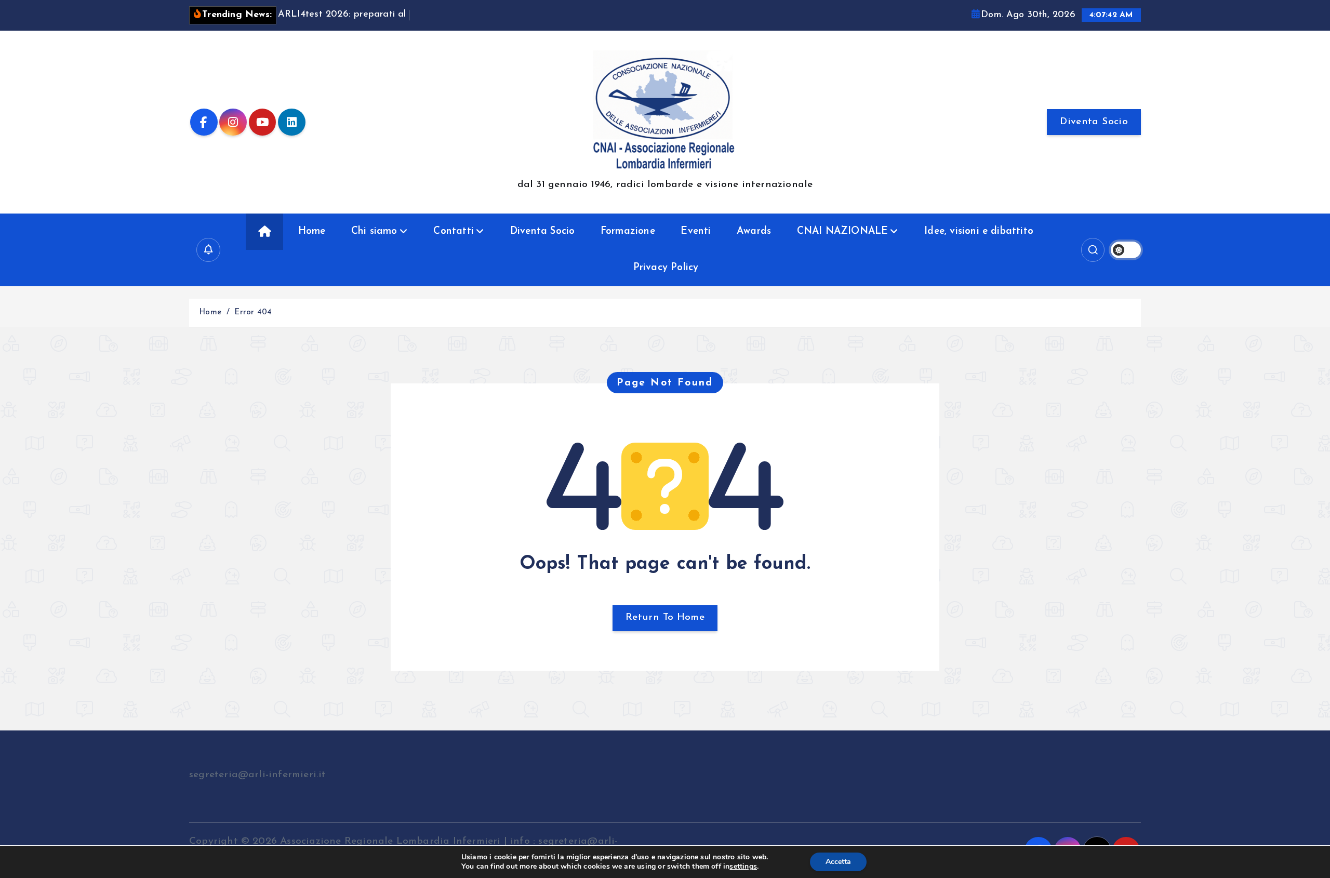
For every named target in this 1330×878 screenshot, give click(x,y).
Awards (754, 231)
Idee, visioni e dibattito (978, 231)
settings (743, 866)
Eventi (696, 231)
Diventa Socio (1094, 122)
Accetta (838, 862)
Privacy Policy (666, 268)
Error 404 (253, 312)
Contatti (453, 231)
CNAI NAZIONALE (842, 231)
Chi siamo (374, 231)
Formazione (628, 231)
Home (312, 231)
